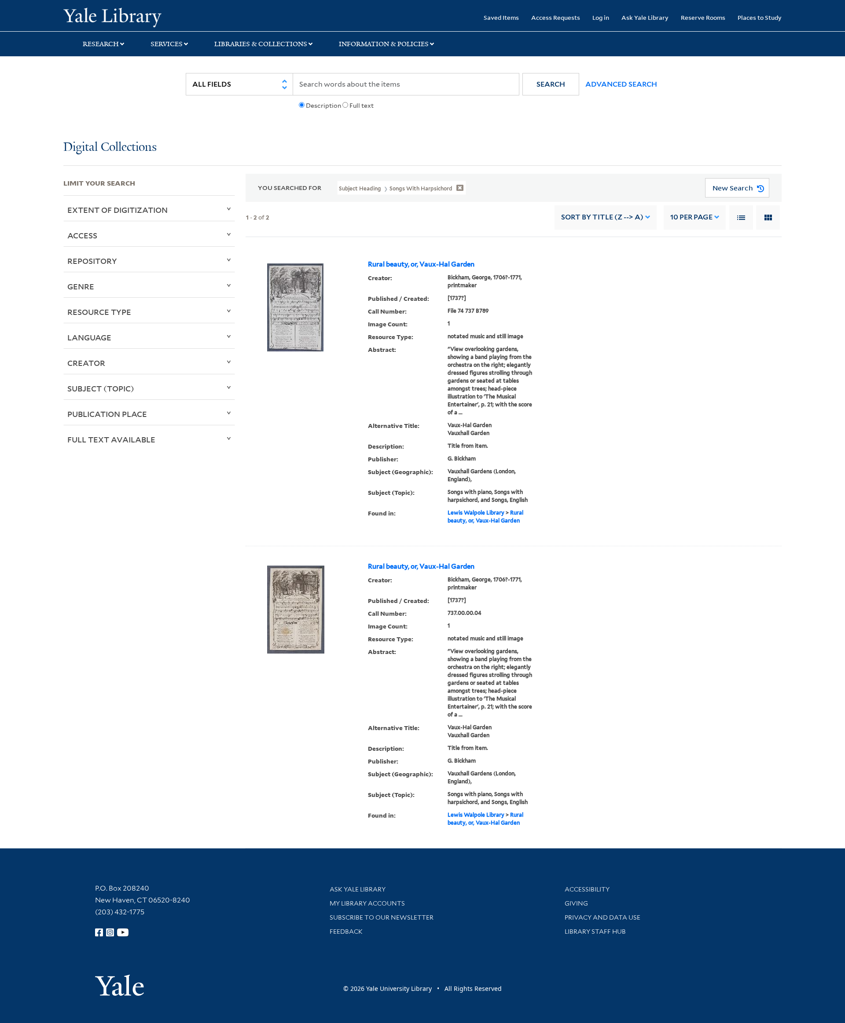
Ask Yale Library (645, 17)
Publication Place (107, 414)
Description (323, 105)
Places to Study (760, 17)
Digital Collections (110, 147)
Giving (576, 903)
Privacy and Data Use (602, 917)
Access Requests (555, 17)
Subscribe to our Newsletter (382, 917)
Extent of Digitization (117, 210)
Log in (600, 17)
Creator (86, 363)
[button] (550, 84)
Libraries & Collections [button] (260, 44)
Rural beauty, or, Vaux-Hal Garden (421, 264)
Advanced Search (621, 84)
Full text (361, 105)
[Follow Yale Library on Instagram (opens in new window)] (110, 932)
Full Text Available (111, 439)
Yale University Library (117, 17)
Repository (92, 261)
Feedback (346, 931)
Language (89, 337)
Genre (80, 286)
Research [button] (101, 44)
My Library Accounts (367, 903)
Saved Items (501, 17)
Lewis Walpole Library (476, 512)
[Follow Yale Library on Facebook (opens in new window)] (99, 932)
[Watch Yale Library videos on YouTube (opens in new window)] (123, 932)
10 (691, 217)
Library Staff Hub (595, 931)
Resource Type (99, 312)
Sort (602, 217)
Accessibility (587, 889)
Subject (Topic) (100, 388)
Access (82, 235)
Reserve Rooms (703, 17)
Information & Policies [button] (384, 44)
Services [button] (167, 44)
